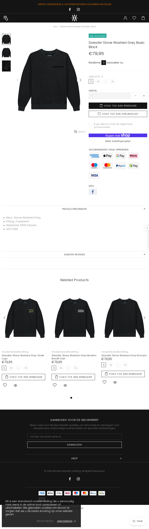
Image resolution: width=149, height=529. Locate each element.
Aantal (93, 90)
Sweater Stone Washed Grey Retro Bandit (73, 357)
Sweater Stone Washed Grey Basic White (123, 357)
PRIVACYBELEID (45, 521)
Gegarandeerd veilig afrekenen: (109, 149)
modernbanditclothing (15, 351)
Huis (55, 26)
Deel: (91, 185)
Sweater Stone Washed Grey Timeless (25, 355)
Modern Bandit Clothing (74, 18)
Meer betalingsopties (118, 141)
